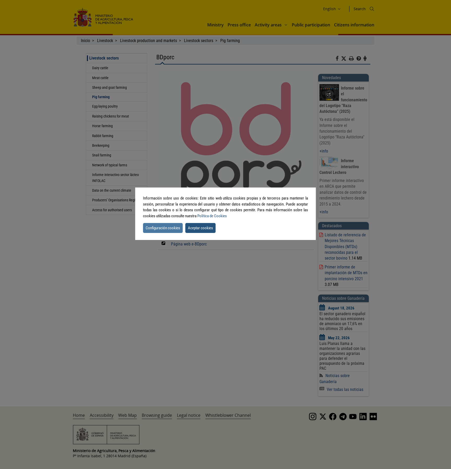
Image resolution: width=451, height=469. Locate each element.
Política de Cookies (212, 216)
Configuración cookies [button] (163, 228)
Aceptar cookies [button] (200, 228)
